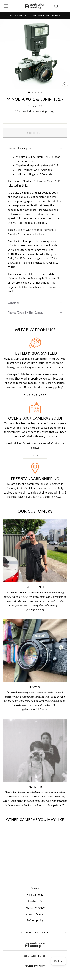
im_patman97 (56, 805)
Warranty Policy (35, 907)
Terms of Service (35, 914)
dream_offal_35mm (35, 709)
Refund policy (35, 920)
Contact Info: (35, 956)
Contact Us (35, 901)
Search (35, 888)
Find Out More (35, 395)
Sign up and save (35, 932)
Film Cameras (35, 894)
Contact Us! (35, 455)
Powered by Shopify (35, 965)
